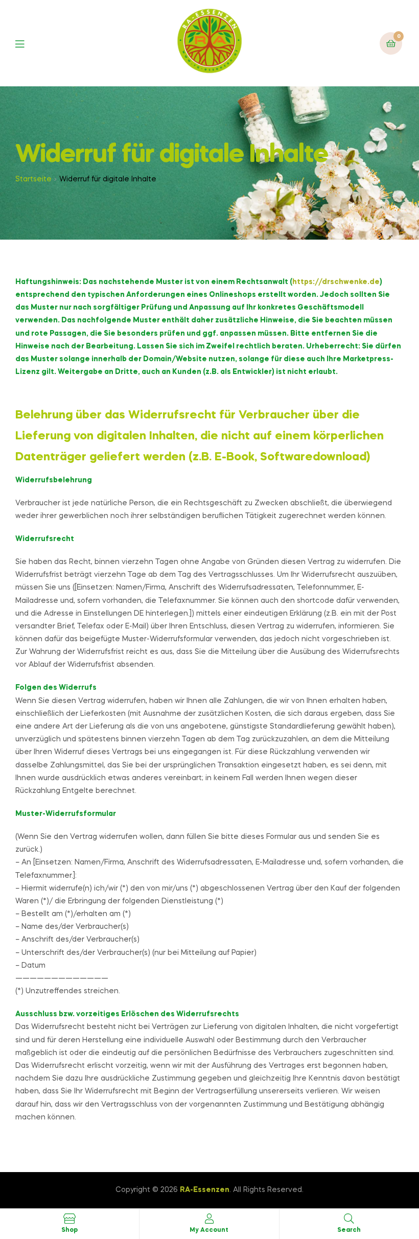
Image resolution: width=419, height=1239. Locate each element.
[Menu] (27, 43)
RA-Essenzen (204, 1190)
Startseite (33, 179)
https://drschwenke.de (336, 282)
